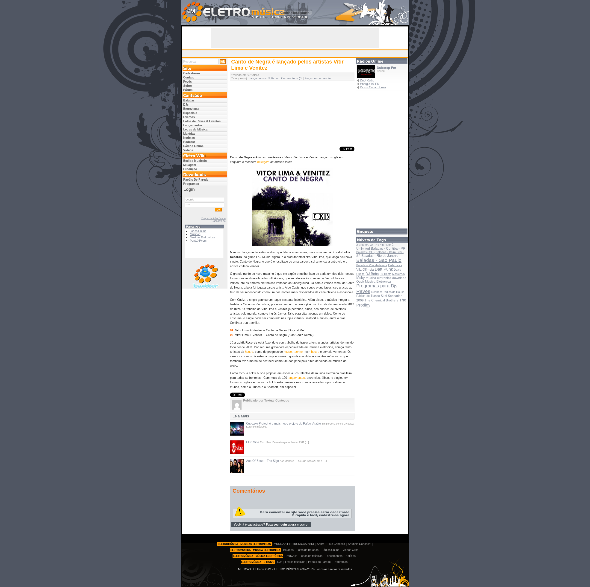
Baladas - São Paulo (378, 260)
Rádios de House (393, 292)
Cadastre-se (191, 73)
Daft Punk (384, 269)
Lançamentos (258, 78)
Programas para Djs (376, 285)
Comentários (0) (291, 78)
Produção (190, 169)
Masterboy (398, 274)
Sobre (187, 85)
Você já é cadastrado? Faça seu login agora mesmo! (271, 524)
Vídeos (188, 150)
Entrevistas (191, 108)
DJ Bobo (372, 274)
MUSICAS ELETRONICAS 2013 (294, 544)
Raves (363, 291)
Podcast (189, 142)
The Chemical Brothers (381, 300)
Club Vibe (252, 442)
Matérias (189, 133)
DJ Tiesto (385, 274)
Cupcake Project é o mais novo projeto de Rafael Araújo (283, 423)
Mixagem (189, 165)
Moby (360, 278)
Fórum (188, 90)
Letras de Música (195, 129)
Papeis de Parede (319, 562)
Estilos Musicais (195, 160)
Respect (376, 292)
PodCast (291, 556)
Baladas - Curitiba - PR (388, 248)
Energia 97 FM (370, 84)
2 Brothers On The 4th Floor (373, 244)
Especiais (190, 113)
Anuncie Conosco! (359, 544)
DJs (186, 104)
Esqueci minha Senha (213, 218)
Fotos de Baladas (308, 550)
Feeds (187, 81)
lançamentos (296, 377)
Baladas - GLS (365, 252)
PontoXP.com (198, 240)
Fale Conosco (336, 544)
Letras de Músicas (311, 556)
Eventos (189, 117)
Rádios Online (193, 146)
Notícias (273, 78)
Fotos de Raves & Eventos (202, 121)
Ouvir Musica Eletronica (373, 281)
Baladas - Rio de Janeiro (379, 255)
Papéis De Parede (195, 179)
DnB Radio (367, 80)
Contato (188, 77)
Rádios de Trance (368, 296)
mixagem (263, 162)
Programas (191, 183)
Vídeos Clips (350, 550)
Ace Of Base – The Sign (262, 461)
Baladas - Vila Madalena (371, 265)
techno (298, 351)
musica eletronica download (386, 278)
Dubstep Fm (386, 67)
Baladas (189, 100)
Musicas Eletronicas (202, 237)
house (249, 351)
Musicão (195, 234)
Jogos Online (198, 231)
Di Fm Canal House (373, 87)
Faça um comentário (318, 78)
